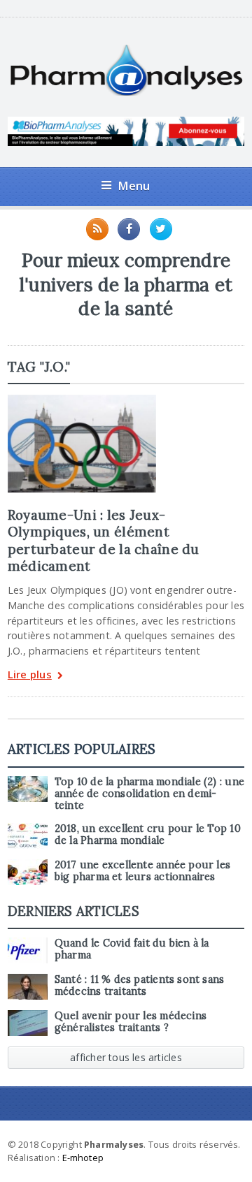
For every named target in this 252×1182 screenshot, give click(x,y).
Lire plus (30, 675)
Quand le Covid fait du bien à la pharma (132, 949)
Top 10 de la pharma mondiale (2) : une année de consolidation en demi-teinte (149, 793)
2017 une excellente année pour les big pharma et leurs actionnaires (142, 871)
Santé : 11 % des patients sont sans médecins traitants (140, 985)
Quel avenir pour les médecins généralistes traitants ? (130, 1021)
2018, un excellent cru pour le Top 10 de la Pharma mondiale (148, 834)
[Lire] (82, 399)
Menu (134, 185)
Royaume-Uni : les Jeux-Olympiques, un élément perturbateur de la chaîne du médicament (104, 540)
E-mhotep (83, 1157)
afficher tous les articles (126, 1057)
